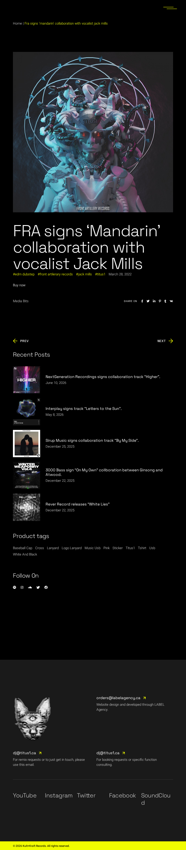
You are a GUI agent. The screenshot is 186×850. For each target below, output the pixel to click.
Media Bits (21, 301)
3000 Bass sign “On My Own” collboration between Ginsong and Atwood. (104, 472)
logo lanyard (72, 548)
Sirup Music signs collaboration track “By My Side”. (92, 440)
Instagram (58, 795)
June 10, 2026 (56, 382)
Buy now (19, 285)
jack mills (85, 274)
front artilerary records (56, 274)
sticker (118, 548)
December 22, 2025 (60, 480)
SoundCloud (156, 799)
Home (17, 23)
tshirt (142, 548)
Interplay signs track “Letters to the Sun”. (84, 408)
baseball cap (22, 548)
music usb (92, 548)
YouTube (24, 795)
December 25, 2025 (60, 446)
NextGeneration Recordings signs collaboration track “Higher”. (103, 376)
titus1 (101, 274)
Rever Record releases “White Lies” (78, 504)
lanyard (53, 548)
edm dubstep (24, 274)
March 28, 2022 (120, 274)
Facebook (122, 795)
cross (39, 548)
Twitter (86, 795)
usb (152, 548)
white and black (25, 554)
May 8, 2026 (55, 414)
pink (106, 548)
